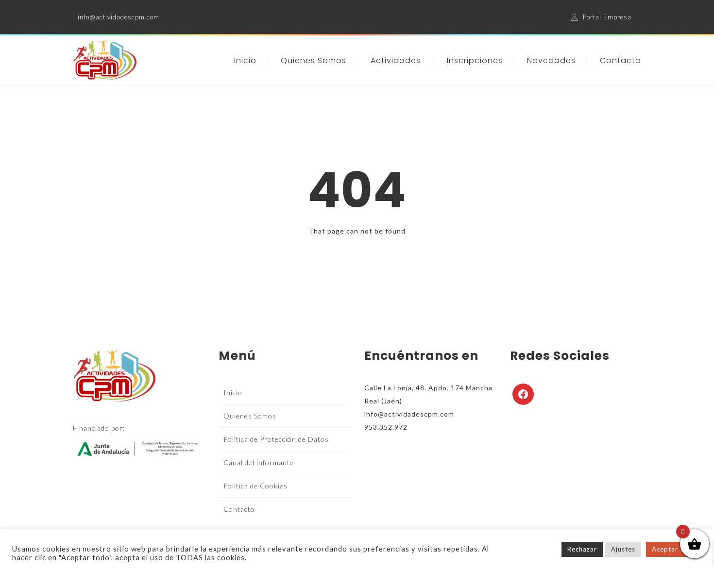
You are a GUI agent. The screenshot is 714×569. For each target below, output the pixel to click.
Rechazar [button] (582, 549)
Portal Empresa (607, 17)
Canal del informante (258, 462)
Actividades (396, 60)
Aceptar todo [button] (674, 549)
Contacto (620, 60)
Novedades (551, 60)
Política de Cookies (255, 486)
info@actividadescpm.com (118, 17)
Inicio (245, 60)
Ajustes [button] (623, 549)
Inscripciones (475, 60)
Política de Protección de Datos (276, 439)
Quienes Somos (313, 60)
